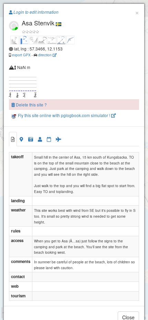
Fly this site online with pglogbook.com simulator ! (64, 115)
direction (45, 54)
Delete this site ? (31, 104)
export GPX (21, 54)
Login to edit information (35, 12)
